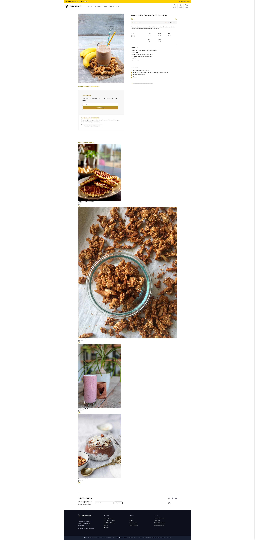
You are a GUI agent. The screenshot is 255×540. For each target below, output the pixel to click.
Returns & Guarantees (159, 522)
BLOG (105, 6)
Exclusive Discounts (159, 525)
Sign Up (118, 502)
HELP (118, 6)
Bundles (106, 525)
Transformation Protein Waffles (86, 201)
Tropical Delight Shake (84, 408)
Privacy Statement (133, 525)
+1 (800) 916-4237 (184, 1)
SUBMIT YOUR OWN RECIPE (92, 126)
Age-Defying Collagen (109, 522)
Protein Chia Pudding (83, 478)
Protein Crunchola (83, 338)
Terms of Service (133, 522)
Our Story (98, 6)
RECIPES (112, 6)
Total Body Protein (108, 518)
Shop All (89, 6)
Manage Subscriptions (159, 518)
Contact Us (157, 520)
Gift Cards (106, 527)
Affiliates (131, 520)
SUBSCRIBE (100, 108)
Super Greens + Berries (109, 520)
